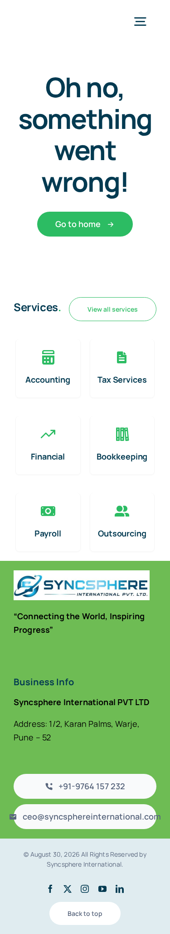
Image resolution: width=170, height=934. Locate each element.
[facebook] (50, 889)
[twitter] (67, 889)
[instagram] (85, 889)
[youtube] (102, 889)
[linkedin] (120, 889)
